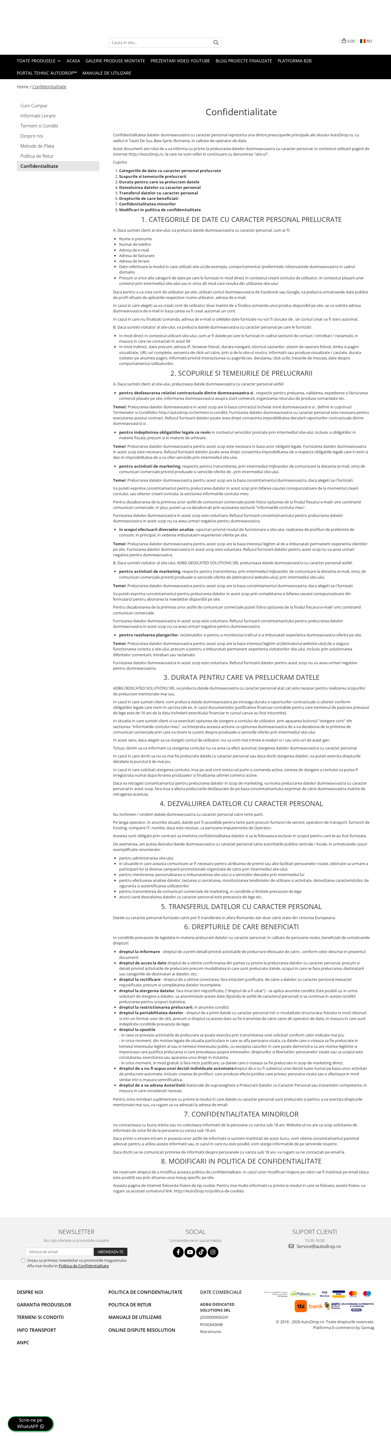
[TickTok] (201, 1252)
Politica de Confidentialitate (84, 1265)
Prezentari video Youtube (180, 61)
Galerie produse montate (115, 61)
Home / (24, 87)
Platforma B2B (295, 61)
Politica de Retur (37, 156)
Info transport (36, 1330)
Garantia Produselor (44, 1305)
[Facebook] (178, 1252)
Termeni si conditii (40, 1317)
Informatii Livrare (38, 115)
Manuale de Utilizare (106, 73)
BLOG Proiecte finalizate (244, 61)
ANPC (23, 1342)
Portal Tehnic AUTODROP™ (47, 73)
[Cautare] (215, 43)
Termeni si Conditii (39, 126)
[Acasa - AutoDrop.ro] (47, 42)
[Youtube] (190, 1252)
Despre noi (31, 136)
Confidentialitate (49, 87)
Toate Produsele (37, 61)
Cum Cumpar (34, 105)
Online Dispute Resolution (141, 1330)
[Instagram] (213, 1252)
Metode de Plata (37, 146)
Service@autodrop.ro (318, 1246)
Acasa (73, 61)
